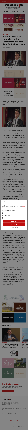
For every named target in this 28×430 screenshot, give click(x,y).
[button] (14, 227)
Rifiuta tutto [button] (14, 224)
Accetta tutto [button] (14, 221)
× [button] (25, 201)
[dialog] (14, 215)
